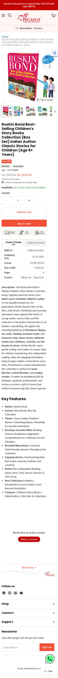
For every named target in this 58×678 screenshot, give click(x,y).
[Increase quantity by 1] (29, 200)
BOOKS (6, 166)
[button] (6, 111)
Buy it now (24, 224)
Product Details (13, 242)
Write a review (29, 539)
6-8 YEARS (12, 170)
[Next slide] (54, 111)
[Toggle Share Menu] (54, 53)
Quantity (6, 193)
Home (5, 36)
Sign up (47, 647)
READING (18, 166)
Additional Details (36, 242)
